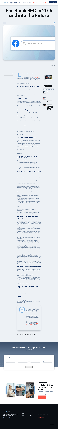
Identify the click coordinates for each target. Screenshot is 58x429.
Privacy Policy (33, 363)
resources (24, 334)
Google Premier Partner (30, 324)
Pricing (24, 2)
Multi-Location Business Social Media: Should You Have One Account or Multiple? (50, 106)
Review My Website (29, 366)
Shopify (31, 325)
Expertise (16, 2)
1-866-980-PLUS (53, 2)
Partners (31, 415)
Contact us (34, 2)
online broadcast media (29, 73)
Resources (29, 2)
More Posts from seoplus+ (30, 327)
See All (52, 89)
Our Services (32, 412)
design (27, 334)
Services (11, 2)
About (20, 2)
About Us (23, 412)
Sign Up (48, 85)
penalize (36, 77)
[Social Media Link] (3, 417)
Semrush (36, 323)
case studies (34, 334)
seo (30, 334)
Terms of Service (39, 363)
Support (45, 2)
